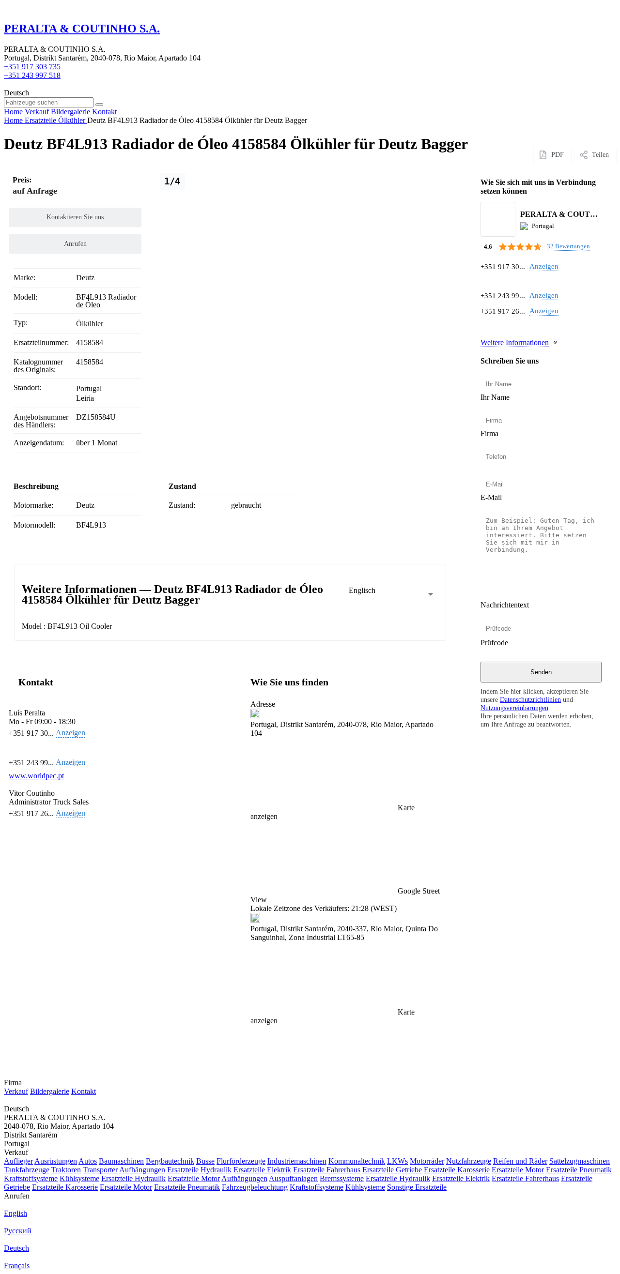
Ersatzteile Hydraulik (199, 1170)
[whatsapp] (486, 281)
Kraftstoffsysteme (31, 1178)
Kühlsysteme (79, 1178)
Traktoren (66, 1170)
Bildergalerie (49, 1091)
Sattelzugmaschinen (579, 1161)
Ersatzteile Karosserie (457, 1170)
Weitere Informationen (514, 342)
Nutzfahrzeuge (468, 1161)
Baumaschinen (121, 1161)
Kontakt (83, 1091)
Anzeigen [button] (543, 266)
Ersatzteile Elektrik (262, 1170)
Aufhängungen (142, 1170)
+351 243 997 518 (32, 75)
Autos (87, 1161)
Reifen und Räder (520, 1161)
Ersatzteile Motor (518, 1170)
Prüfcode (494, 642)
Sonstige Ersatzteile (417, 1187)
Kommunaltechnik (356, 1161)
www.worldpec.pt (36, 776)
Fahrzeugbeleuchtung (255, 1187)
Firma (489, 433)
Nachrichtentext (504, 605)
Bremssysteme (342, 1178)
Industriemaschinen (296, 1161)
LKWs (397, 1161)
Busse (205, 1161)
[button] (346, 862)
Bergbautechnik (170, 1161)
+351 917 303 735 (32, 66)
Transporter (100, 1170)
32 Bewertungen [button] (568, 246)
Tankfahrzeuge (26, 1170)
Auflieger (18, 1161)
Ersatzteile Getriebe (392, 1170)
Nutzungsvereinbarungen (514, 708)
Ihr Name (495, 397)
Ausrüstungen (55, 1161)
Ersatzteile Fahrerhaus (326, 1170)
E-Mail (491, 497)
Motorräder (427, 1161)
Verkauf (16, 1091)
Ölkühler (89, 323)
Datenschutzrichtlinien (530, 699)
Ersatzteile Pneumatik (579, 1170)
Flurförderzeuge (241, 1161)
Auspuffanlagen (293, 1178)
